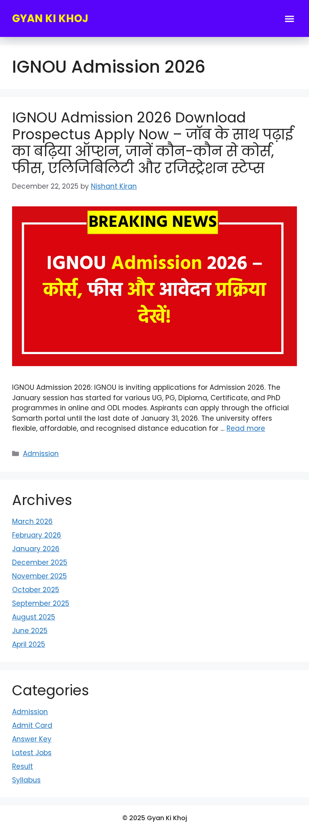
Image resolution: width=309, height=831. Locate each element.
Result (22, 766)
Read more (246, 428)
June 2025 (29, 630)
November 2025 (39, 576)
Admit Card (32, 725)
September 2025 (40, 603)
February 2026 (36, 535)
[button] (289, 18)
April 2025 (28, 644)
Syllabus (26, 780)
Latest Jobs (32, 753)
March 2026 (32, 521)
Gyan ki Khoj (50, 18)
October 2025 (35, 590)
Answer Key (32, 739)
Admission (41, 453)
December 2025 (39, 562)
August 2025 (33, 617)
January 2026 (36, 549)
